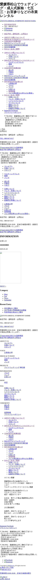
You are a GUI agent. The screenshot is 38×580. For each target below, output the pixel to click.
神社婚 (16, 45)
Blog (5, 294)
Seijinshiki (7, 300)
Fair (5, 296)
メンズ (11, 66)
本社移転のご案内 (11, 308)
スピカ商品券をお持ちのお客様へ (21, 93)
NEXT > (3, 286)
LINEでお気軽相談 (16, 147)
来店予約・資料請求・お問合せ (16, 34)
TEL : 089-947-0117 (7, 138)
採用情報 (11, 91)
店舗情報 (9, 47)
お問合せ (17, 149)
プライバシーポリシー (12, 112)
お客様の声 (12, 83)
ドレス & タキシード (19, 39)
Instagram (7, 110)
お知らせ (13, 81)
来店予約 (3, 149)
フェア (11, 87)
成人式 (11, 70)
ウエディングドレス (16, 62)
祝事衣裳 (12, 41)
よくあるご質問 (11, 49)
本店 (6, 382)
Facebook (14, 110)
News (6, 298)
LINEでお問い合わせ (5, 578)
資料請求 (10, 149)
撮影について (13, 105)
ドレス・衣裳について (16, 99)
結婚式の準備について (16, 108)
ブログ (11, 85)
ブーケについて (14, 103)
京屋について (13, 56)
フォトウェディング (14, 43)
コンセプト (12, 54)
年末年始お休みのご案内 (13, 312)
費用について (13, 107)
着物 (10, 64)
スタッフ (11, 58)
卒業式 (11, 72)
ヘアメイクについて (16, 101)
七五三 (11, 74)
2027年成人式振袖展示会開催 (15, 310)
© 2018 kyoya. (10, 565)
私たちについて (14, 37)
